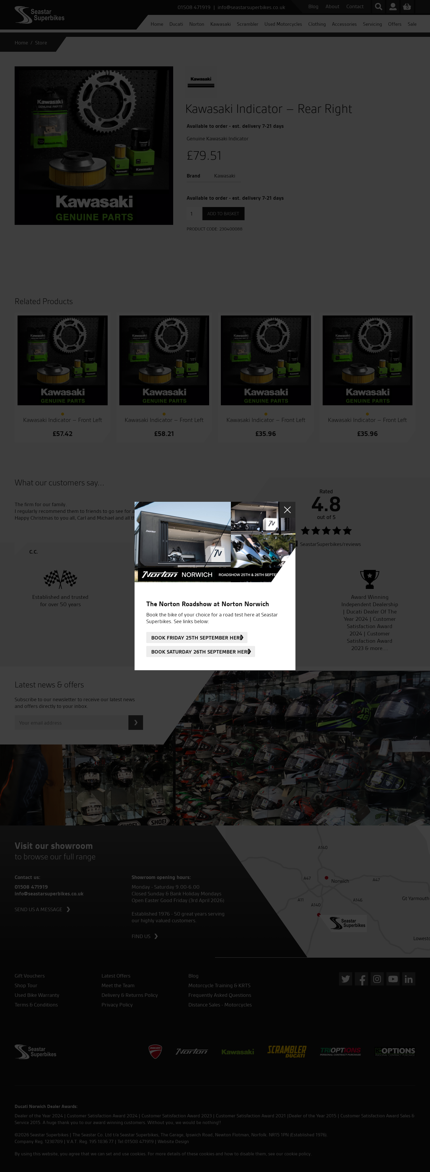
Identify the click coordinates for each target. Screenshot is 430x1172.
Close (287, 510)
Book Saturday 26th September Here (200, 651)
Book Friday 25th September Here (196, 637)
